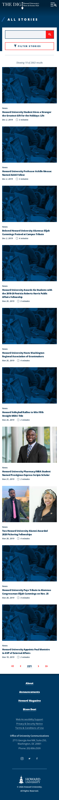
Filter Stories (29, 46)
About (29, 683)
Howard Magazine (29, 700)
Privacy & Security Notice (29, 723)
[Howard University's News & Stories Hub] (12, 6)
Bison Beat (29, 709)
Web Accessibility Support (29, 719)
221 (30, 666)
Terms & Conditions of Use (29, 727)
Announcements (29, 692)
